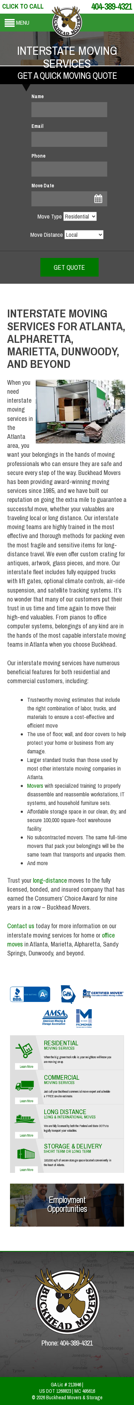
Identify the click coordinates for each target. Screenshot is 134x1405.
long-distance (50, 880)
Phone (38, 156)
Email (37, 126)
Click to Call (23, 6)
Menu (22, 23)
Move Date (42, 185)
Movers (35, 786)
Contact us (20, 925)
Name (37, 96)
